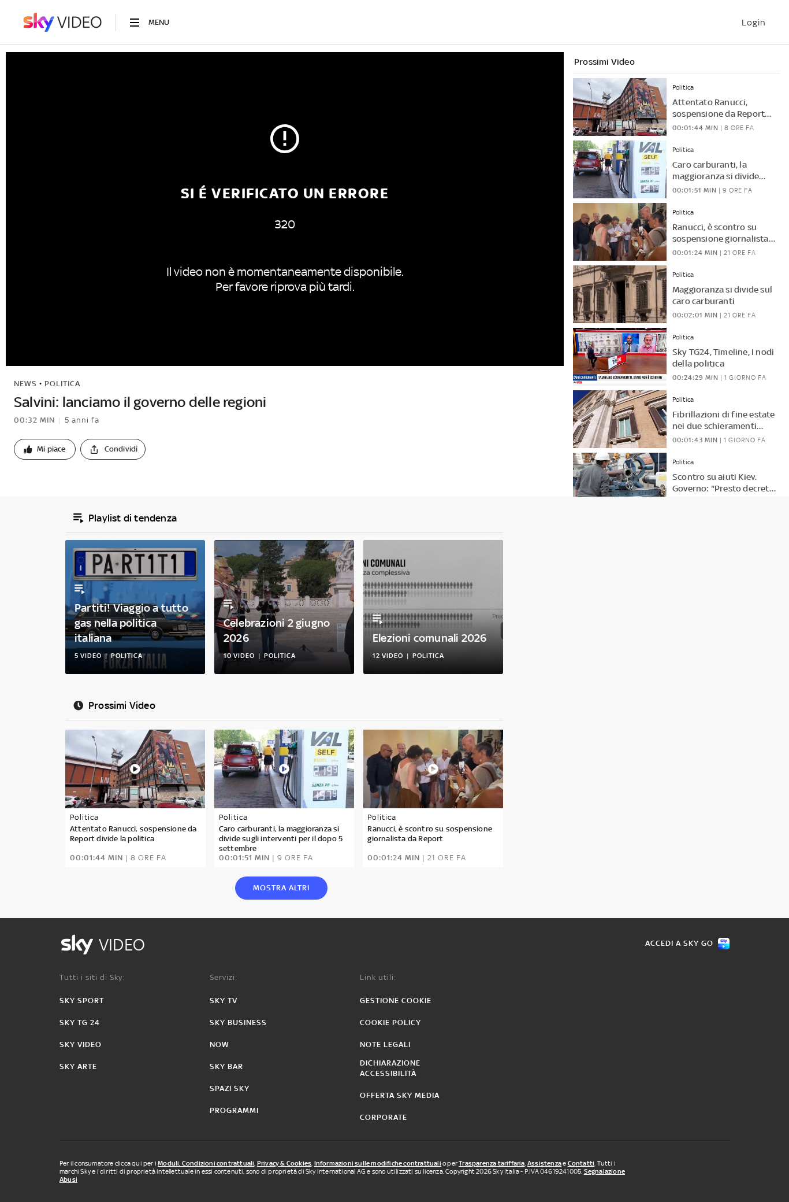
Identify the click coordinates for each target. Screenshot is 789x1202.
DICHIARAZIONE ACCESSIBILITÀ (390, 1068)
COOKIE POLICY (390, 1022)
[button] (45, 449)
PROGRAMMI (234, 1110)
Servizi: (223, 977)
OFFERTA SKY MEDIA (400, 1095)
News (25, 383)
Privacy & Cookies (284, 1163)
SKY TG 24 (79, 1022)
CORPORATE (383, 1117)
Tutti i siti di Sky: (92, 977)
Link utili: (378, 977)
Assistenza (544, 1163)
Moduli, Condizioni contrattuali (206, 1163)
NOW (219, 1044)
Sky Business (238, 1022)
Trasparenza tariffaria (491, 1163)
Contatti (581, 1163)
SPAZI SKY (230, 1088)
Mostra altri (281, 887)
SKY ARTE (78, 1066)
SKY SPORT (81, 1000)
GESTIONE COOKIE (395, 1000)
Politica (62, 383)
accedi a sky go (679, 943)
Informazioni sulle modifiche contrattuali (377, 1163)
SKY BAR (226, 1066)
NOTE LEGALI (385, 1044)
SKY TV (223, 1000)
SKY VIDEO (80, 1044)
